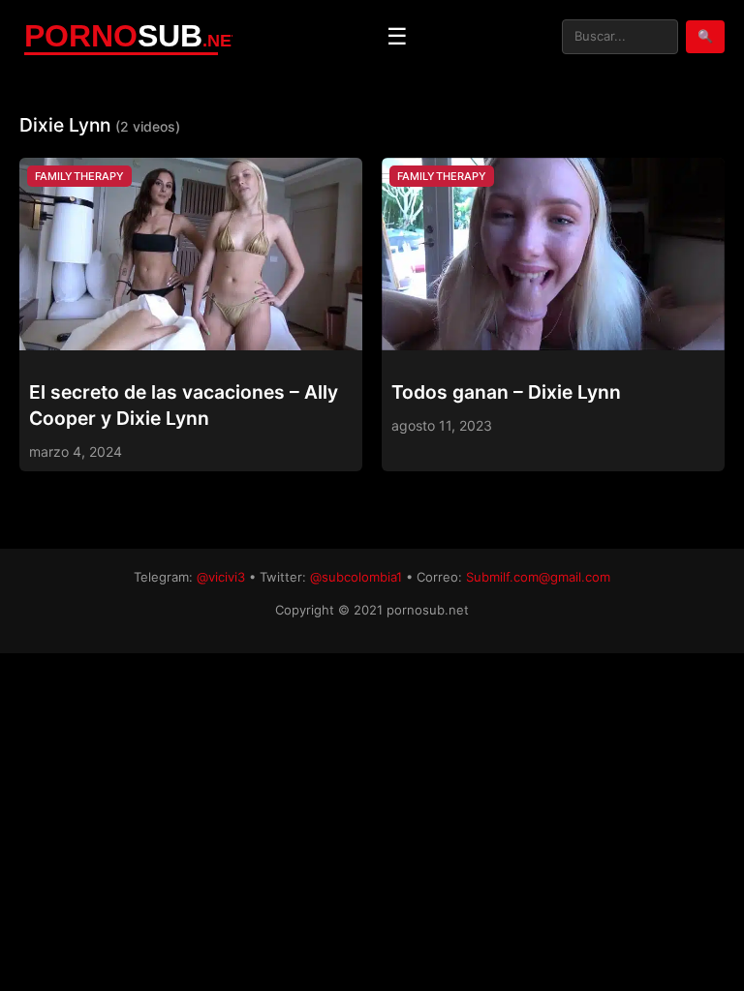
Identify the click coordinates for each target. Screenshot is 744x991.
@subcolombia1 (356, 577)
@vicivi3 (221, 577)
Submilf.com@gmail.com (538, 577)
